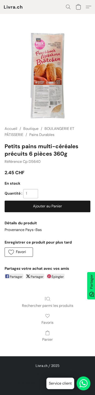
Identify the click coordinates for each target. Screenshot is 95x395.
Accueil (11, 128)
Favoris (47, 322)
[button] (13, 7)
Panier (47, 339)
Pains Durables (41, 134)
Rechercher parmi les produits (47, 305)
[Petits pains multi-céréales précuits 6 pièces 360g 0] (47, 75)
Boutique (31, 128)
